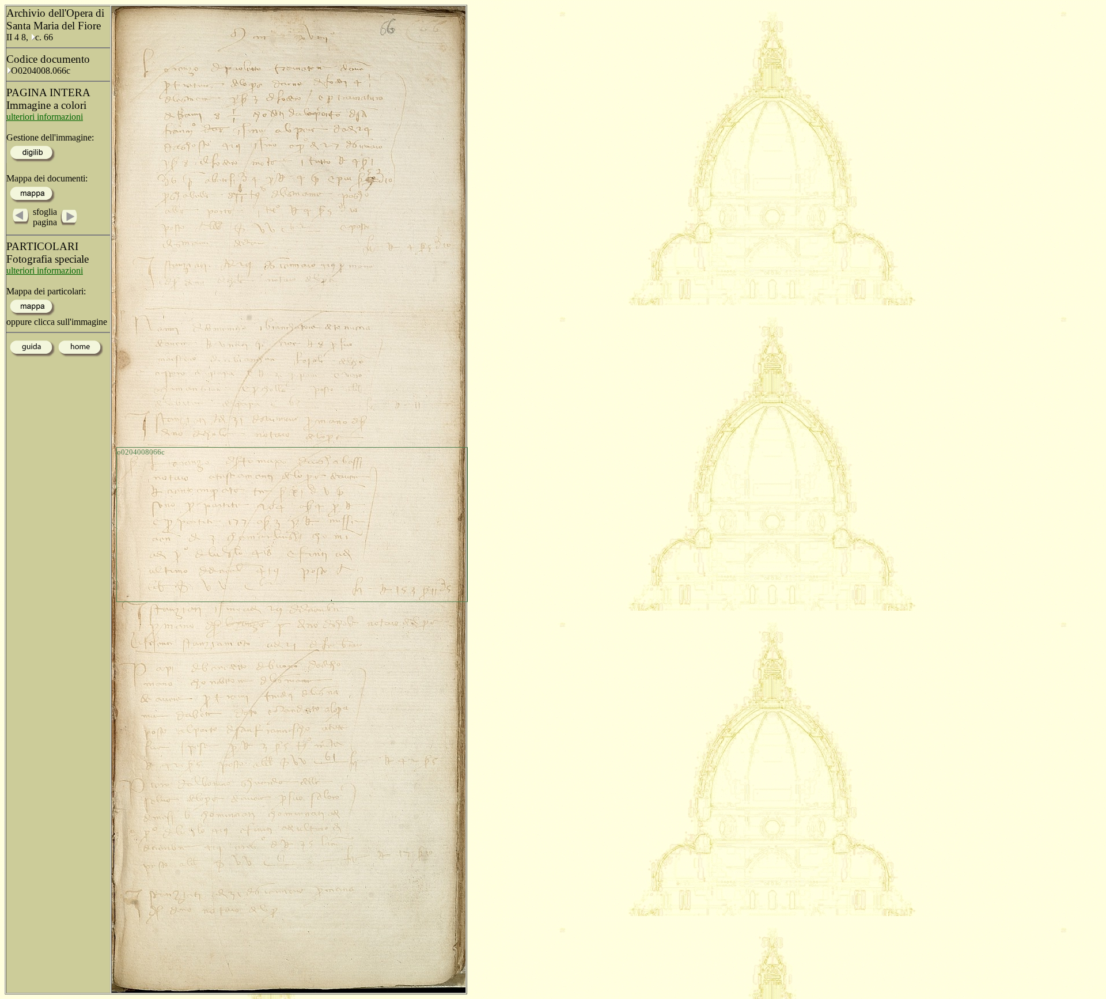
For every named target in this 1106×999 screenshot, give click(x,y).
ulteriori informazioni (44, 117)
